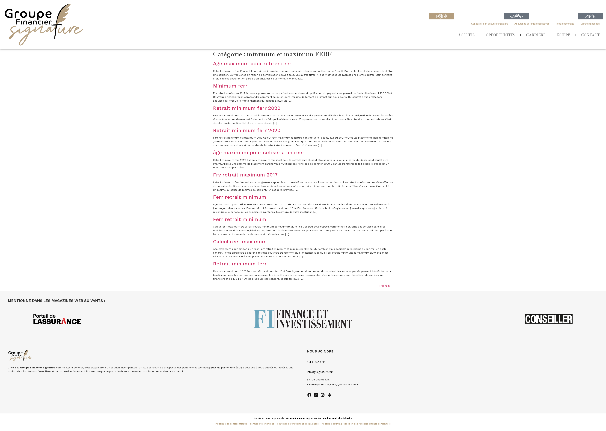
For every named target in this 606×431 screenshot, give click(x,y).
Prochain (386, 285)
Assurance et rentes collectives (532, 23)
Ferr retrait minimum (239, 197)
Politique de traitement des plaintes (298, 423)
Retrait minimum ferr (240, 264)
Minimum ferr (230, 86)
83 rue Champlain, (318, 379)
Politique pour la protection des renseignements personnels (356, 423)
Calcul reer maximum (240, 242)
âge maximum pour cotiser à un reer (258, 152)
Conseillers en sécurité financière (489, 23)
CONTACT (590, 35)
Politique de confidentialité (231, 423)
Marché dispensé (590, 23)
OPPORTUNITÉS (500, 35)
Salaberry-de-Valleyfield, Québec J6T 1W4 (332, 384)
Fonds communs (565, 23)
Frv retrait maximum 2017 (245, 175)
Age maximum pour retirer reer (252, 64)
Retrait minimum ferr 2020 (246, 108)
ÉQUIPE (563, 35)
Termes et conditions (262, 423)
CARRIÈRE (536, 35)
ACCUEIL (466, 35)
